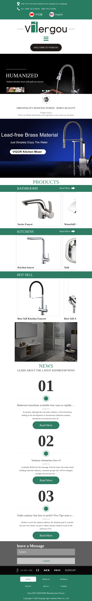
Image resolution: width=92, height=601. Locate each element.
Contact (64, 586)
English (59, 14)
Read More (65, 188)
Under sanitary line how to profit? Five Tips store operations (46, 515)
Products (63, 579)
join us (46, 586)
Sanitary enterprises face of (46, 460)
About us (46, 579)
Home (28, 579)
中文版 (38, 14)
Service (28, 586)
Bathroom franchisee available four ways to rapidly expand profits (46, 405)
